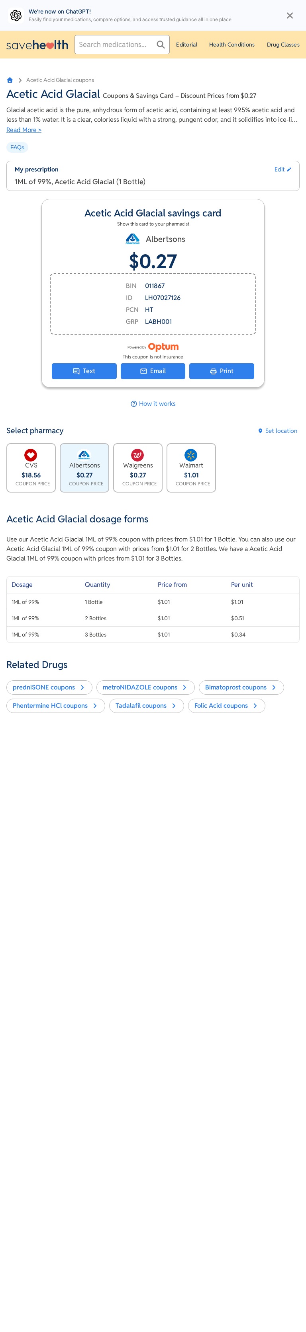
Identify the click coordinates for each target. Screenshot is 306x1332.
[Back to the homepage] (37, 44)
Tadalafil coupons (141, 705)
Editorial (186, 44)
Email (158, 371)
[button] (283, 169)
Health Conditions (232, 44)
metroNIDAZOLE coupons (140, 687)
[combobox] (122, 44)
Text (89, 371)
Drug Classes (283, 44)
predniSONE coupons (44, 687)
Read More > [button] (23, 130)
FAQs (17, 147)
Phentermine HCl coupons (50, 705)
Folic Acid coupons (221, 705)
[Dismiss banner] (290, 15)
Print (226, 371)
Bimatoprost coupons (236, 687)
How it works (157, 403)
